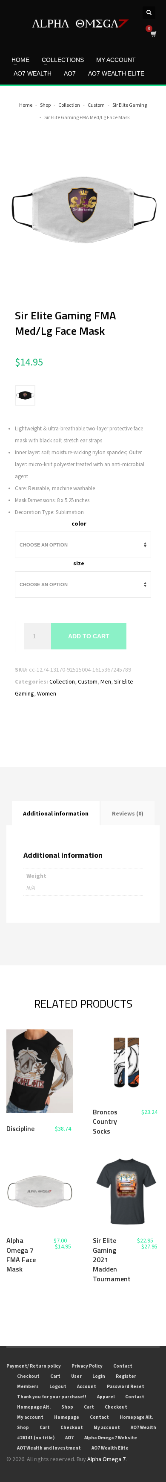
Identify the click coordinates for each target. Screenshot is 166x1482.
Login (98, 1376)
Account (86, 1386)
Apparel (105, 1397)
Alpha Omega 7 (106, 1459)
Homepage (66, 1417)
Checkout (28, 1376)
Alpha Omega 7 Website (110, 1438)
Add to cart (88, 636)
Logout (57, 1386)
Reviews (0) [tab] (127, 813)
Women (46, 693)
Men (105, 681)
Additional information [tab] (56, 813)
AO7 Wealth (143, 1427)
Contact (122, 1366)
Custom (87, 681)
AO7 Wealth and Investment (49, 1448)
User (76, 1376)
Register (126, 1376)
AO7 (69, 1438)
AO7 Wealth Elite (110, 1448)
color (79, 523)
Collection (62, 681)
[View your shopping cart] (153, 33)
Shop (67, 1407)
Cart (55, 1376)
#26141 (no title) (35, 1438)
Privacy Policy (87, 1366)
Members (28, 1386)
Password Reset (125, 1386)
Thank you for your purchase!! (51, 1397)
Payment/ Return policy (33, 1366)
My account (30, 1417)
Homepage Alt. (34, 1407)
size (78, 563)
